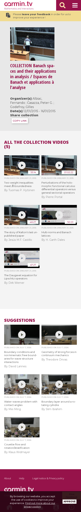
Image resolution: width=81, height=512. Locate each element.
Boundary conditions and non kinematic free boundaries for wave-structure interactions (20, 357)
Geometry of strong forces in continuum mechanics (58, 353)
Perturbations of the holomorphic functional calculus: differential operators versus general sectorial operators (58, 187)
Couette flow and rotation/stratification (17, 446)
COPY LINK (20, 120)
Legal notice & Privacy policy (48, 478)
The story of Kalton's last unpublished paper (21, 234)
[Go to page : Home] (18, 3)
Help (21, 478)
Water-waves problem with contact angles (20, 403)
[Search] (63, 5)
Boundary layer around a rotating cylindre (58, 403)
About (7, 478)
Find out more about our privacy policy (39, 505)
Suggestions (19, 320)
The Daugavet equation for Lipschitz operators (20, 277)
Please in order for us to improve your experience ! (42, 16)
